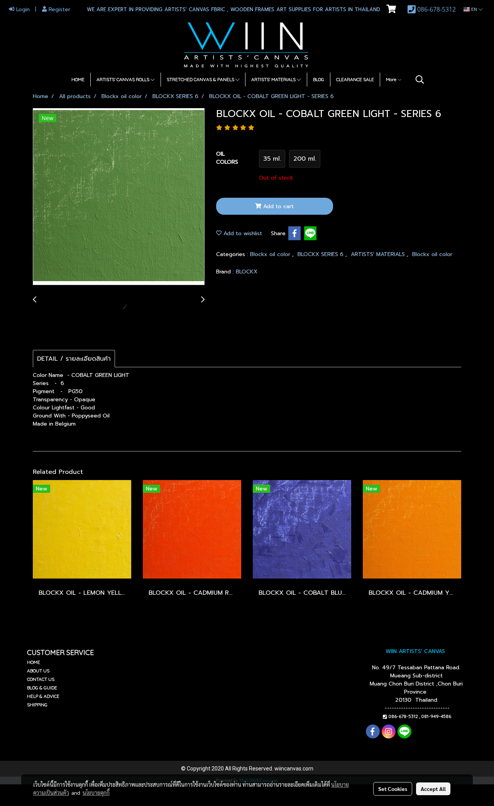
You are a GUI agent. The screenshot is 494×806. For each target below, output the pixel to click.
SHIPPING (37, 705)
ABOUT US (38, 671)
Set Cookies (392, 788)
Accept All (433, 788)
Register (58, 9)
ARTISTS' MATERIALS (274, 79)
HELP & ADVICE (43, 696)
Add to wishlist (242, 233)
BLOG (318, 79)
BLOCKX (246, 272)
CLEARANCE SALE (355, 79)
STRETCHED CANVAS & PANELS (201, 79)
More (392, 79)
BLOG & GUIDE (42, 688)
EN (474, 9)
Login (22, 9)
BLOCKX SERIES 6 (321, 254)
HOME (78, 79)
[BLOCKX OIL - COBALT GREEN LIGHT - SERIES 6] (118, 197)
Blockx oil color (271, 254)
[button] (419, 79)
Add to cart (277, 206)
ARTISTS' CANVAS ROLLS (123, 79)
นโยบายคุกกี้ (96, 792)
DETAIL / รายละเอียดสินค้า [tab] (74, 358)
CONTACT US (40, 679)
